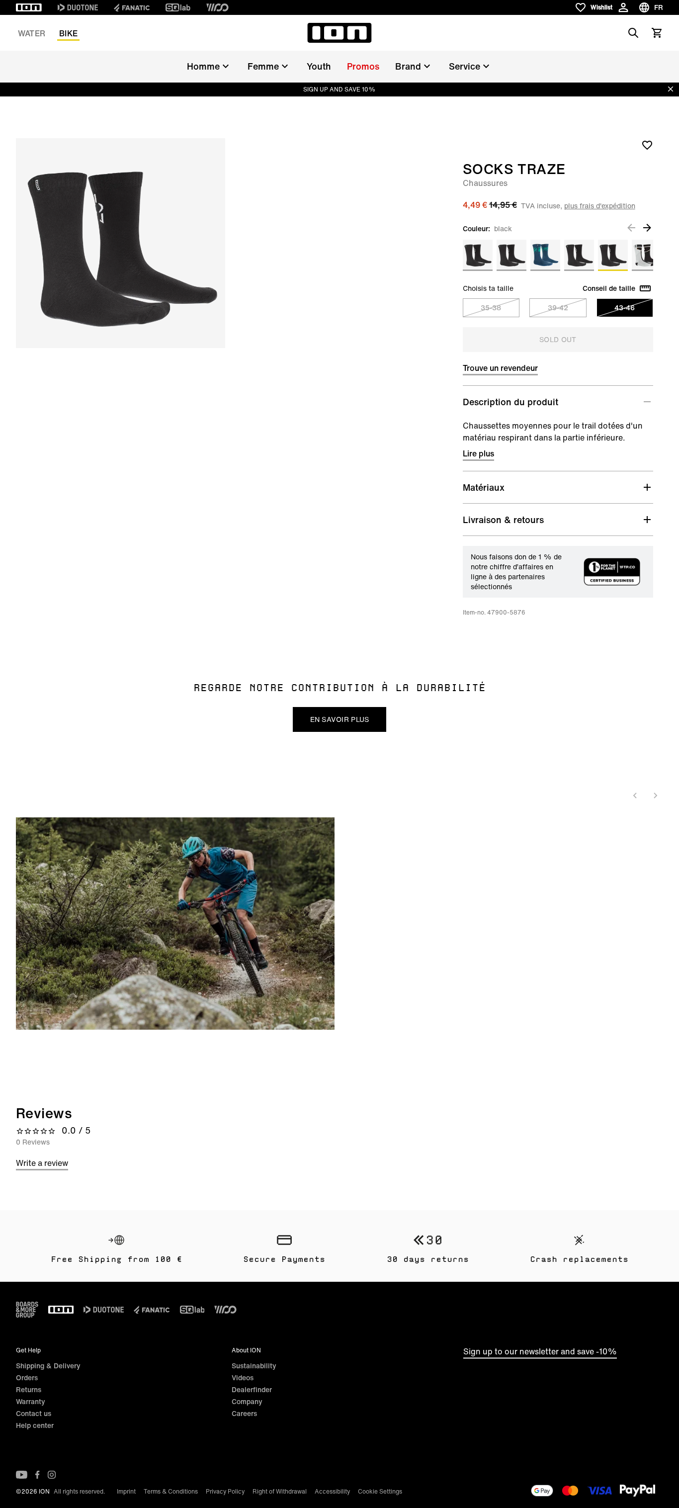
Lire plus (478, 453)
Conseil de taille (609, 288)
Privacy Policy (225, 1491)
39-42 (558, 307)
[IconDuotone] (78, 7)
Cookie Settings (380, 1491)
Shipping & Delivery (48, 1365)
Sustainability (254, 1365)
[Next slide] (655, 795)
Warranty (30, 1401)
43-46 (624, 307)
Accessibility (332, 1491)
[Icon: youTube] (21, 1475)
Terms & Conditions (171, 1491)
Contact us (33, 1413)
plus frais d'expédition (599, 205)
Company (247, 1401)
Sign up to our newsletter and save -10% (540, 1351)
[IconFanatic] (132, 7)
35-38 (491, 307)
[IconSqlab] (178, 7)
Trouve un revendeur (500, 368)
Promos (363, 66)
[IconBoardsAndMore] (27, 1310)
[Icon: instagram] (52, 1475)
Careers (244, 1413)
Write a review (42, 1163)
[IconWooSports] (217, 7)
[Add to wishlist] (647, 144)
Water (31, 33)
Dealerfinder (252, 1389)
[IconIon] (29, 7)
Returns (28, 1389)
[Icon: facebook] (37, 1475)
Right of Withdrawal (280, 1491)
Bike (68, 33)
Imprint (126, 1491)
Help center (35, 1425)
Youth (319, 66)
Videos (243, 1377)
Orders (27, 1377)
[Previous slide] (635, 795)
